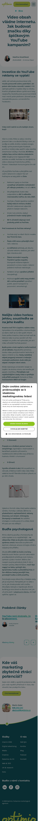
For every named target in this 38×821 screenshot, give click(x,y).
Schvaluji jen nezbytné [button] (19, 429)
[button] (19, 434)
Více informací (17, 419)
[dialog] (19, 410)
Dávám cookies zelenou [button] (19, 424)
